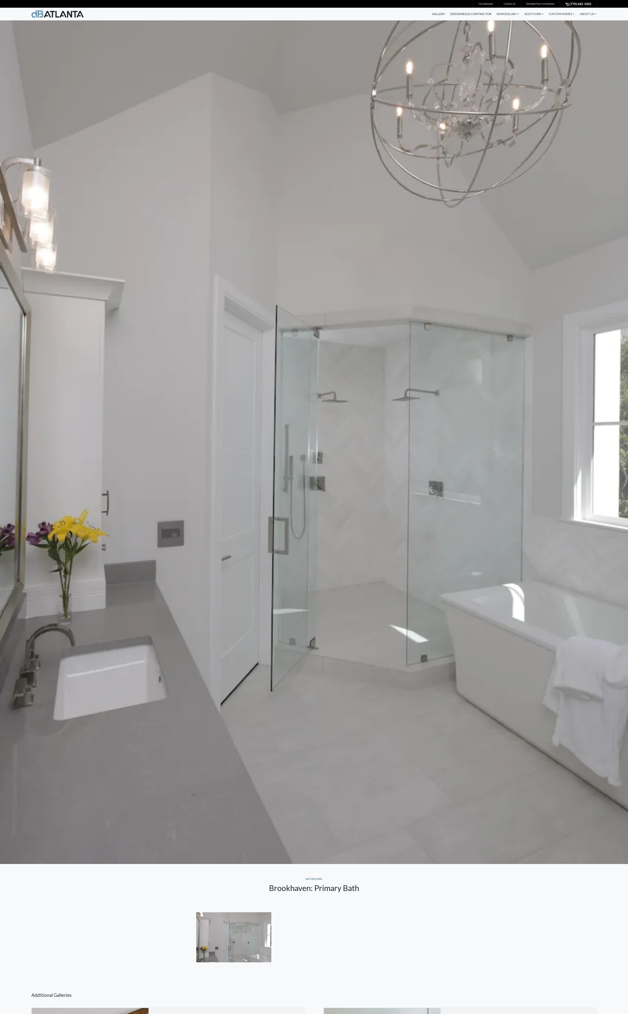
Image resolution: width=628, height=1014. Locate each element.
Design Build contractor (470, 14)
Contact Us (509, 3)
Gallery (438, 14)
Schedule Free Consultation (540, 3)
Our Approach (486, 3)
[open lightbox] (233, 937)
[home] (57, 14)
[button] (508, 14)
